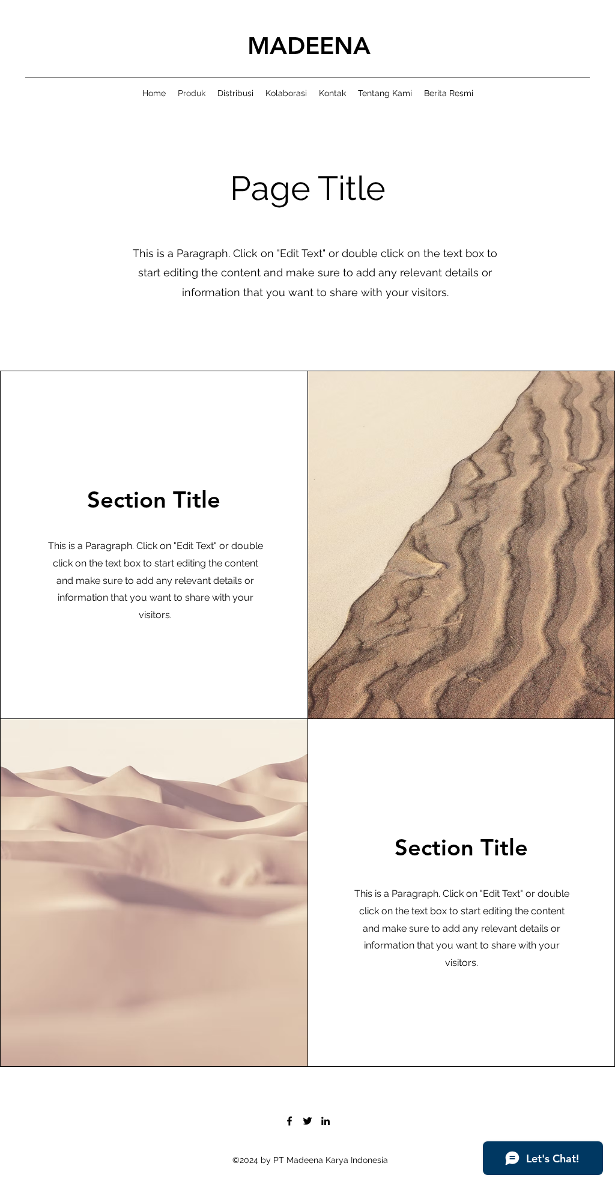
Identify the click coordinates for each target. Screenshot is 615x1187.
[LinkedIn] (326, 1121)
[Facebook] (289, 1121)
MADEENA (309, 45)
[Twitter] (307, 1121)
